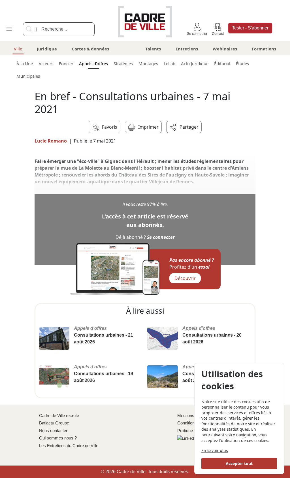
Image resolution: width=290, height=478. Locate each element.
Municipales (28, 76)
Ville (18, 49)
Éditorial (222, 63)
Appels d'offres (93, 63)
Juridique (47, 49)
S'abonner (250, 28)
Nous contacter (53, 430)
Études (242, 63)
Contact (218, 34)
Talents (153, 49)
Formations (264, 49)
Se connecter (197, 34)
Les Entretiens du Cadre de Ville (68, 445)
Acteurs (46, 63)
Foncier (66, 63)
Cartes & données (90, 49)
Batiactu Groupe (54, 422)
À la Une (24, 63)
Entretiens (187, 49)
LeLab (169, 63)
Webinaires (225, 49)
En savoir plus (214, 450)
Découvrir (185, 278)
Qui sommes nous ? (58, 437)
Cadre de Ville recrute (59, 415)
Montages (148, 63)
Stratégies (123, 63)
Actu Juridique (194, 63)
